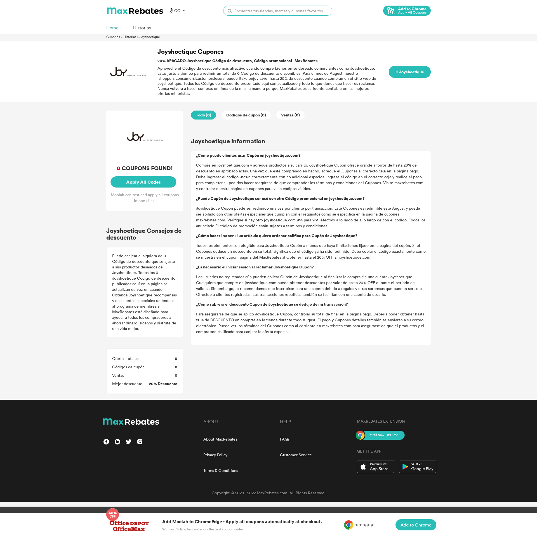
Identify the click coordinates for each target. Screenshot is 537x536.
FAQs (284, 439)
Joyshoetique (150, 36)
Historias (129, 36)
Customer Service (296, 454)
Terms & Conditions (220, 470)
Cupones (113, 36)
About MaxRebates (220, 439)
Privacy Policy (215, 454)
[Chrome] (407, 11)
